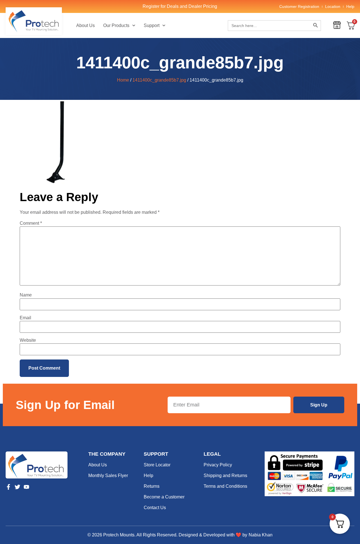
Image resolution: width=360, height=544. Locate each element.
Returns (151, 486)
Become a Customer (164, 496)
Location (332, 6)
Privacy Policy (218, 464)
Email (25, 318)
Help (350, 6)
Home (123, 80)
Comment (31, 223)
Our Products (116, 25)
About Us (85, 25)
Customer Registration (299, 6)
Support (151, 25)
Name (26, 295)
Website (28, 340)
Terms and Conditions (225, 486)
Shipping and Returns (225, 475)
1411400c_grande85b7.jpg (159, 80)
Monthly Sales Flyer (108, 475)
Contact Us (155, 507)
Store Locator (157, 464)
